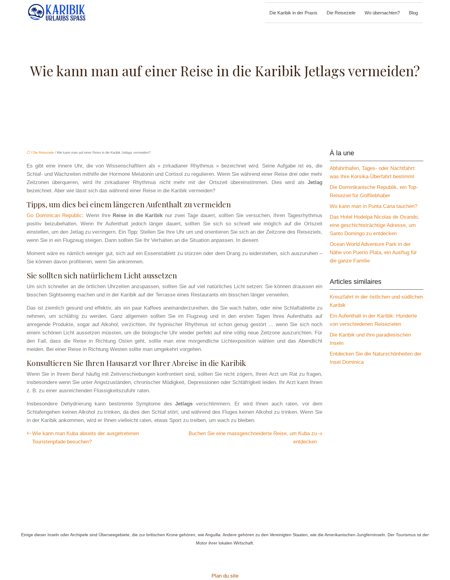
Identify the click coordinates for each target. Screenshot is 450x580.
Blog (413, 12)
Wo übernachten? (382, 12)
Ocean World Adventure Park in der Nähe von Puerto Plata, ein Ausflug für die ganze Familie (373, 252)
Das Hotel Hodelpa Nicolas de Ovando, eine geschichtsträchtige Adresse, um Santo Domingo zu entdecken (374, 225)
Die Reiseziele (341, 12)
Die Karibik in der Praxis (293, 12)
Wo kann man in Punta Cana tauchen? (373, 206)
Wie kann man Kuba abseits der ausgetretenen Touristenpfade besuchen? (85, 438)
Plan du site (225, 576)
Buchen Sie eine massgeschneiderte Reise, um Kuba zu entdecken (253, 438)
